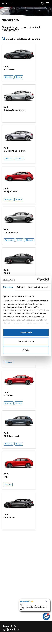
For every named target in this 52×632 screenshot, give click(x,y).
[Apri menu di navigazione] (47, 3)
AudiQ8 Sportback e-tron (14, 108)
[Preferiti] (42, 3)
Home (4, 8)
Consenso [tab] (8, 287)
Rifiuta (26, 350)
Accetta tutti (26, 332)
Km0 (19, 240)
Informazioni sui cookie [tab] (39, 287)
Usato (19, 77)
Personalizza (25, 341)
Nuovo (8, 77)
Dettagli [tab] (20, 287)
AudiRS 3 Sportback (11, 434)
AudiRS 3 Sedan (9, 68)
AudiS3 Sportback (10, 190)
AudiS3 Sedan (8, 394)
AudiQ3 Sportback (11, 230)
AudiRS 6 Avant (9, 516)
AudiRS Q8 (7, 271)
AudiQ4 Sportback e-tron (14, 149)
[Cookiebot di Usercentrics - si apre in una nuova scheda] (37, 279)
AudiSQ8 (6, 475)
